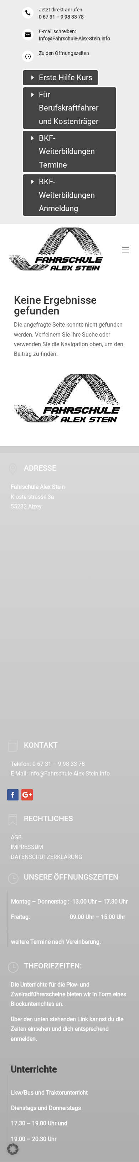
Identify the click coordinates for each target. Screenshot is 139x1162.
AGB (16, 837)
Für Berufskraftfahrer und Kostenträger (68, 108)
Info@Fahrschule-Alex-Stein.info (74, 38)
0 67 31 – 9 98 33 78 (61, 17)
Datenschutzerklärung (46, 857)
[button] (13, 1149)
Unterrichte (34, 1069)
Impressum (27, 847)
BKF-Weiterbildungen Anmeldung (67, 195)
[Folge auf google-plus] (27, 794)
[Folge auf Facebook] (13, 794)
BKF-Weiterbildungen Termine (67, 151)
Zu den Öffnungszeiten (64, 53)
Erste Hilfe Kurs (65, 77)
